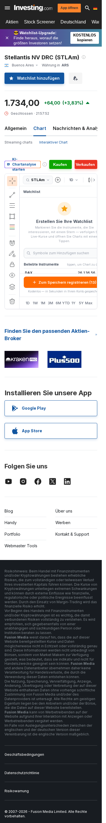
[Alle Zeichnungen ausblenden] (12, 275)
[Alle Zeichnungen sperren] (12, 264)
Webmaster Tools (21, 545)
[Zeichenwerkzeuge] (21, 241)
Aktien (12, 21)
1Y (73, 303)
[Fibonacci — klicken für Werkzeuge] (12, 227)
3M (50, 303)
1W (35, 303)
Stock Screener (39, 21)
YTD (66, 303)
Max (88, 303)
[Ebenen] (12, 287)
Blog (9, 511)
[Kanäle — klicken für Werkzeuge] (12, 206)
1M (43, 303)
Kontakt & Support (72, 534)
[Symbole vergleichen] (58, 180)
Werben (62, 522)
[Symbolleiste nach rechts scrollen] (93, 180)
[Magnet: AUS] (12, 243)
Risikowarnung (17, 791)
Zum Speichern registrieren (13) (67, 282)
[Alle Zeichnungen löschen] (12, 301)
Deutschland (73, 21)
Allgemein (16, 128)
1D (28, 303)
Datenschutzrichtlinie (22, 773)
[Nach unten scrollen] (12, 231)
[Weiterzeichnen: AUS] (12, 254)
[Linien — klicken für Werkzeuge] (12, 195)
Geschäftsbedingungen (24, 754)
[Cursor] (12, 181)
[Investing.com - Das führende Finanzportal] (33, 8)
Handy (11, 522)
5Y (81, 303)
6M (58, 303)
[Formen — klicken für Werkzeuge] (12, 216)
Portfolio (12, 534)
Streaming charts (19, 142)
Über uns (63, 511)
